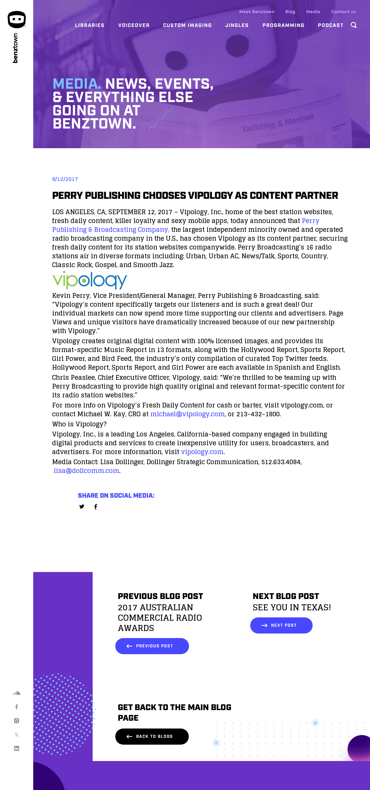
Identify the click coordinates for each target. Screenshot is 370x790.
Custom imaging (187, 25)
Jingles (237, 25)
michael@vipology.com (187, 414)
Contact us (343, 12)
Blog (290, 12)
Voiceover (134, 25)
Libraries (90, 25)
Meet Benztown (257, 12)
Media (313, 12)
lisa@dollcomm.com (86, 470)
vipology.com (201, 451)
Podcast (331, 25)
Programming (284, 25)
